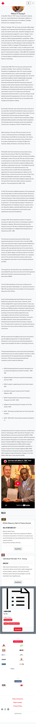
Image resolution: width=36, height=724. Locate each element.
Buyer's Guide (17, 702)
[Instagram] (5, 709)
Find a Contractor (17, 699)
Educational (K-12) (14, 623)
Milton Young (8, 619)
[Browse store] (28, 3)
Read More (18, 549)
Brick (5, 623)
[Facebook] (2, 709)
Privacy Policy (17, 706)
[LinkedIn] (8, 709)
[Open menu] (33, 3)
